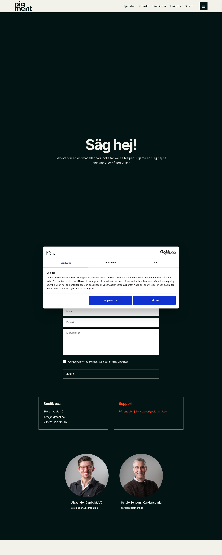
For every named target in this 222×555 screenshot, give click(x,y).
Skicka (70, 374)
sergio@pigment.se (132, 507)
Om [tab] (156, 262)
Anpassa (109, 300)
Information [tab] (111, 262)
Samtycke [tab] (66, 262)
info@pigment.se (54, 417)
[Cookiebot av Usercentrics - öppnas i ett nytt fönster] (162, 252)
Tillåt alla (154, 300)
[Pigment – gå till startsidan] (23, 6)
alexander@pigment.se (84, 507)
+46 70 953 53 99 (55, 422)
